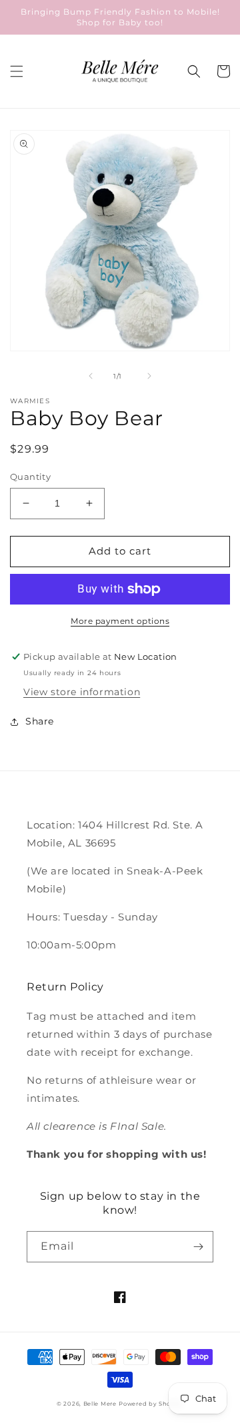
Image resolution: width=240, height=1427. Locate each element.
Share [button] (39, 721)
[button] (16, 71)
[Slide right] (149, 376)
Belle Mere (100, 1403)
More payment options (120, 621)
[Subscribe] (198, 1246)
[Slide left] (90, 376)
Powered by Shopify (151, 1403)
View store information (81, 692)
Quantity (30, 476)
